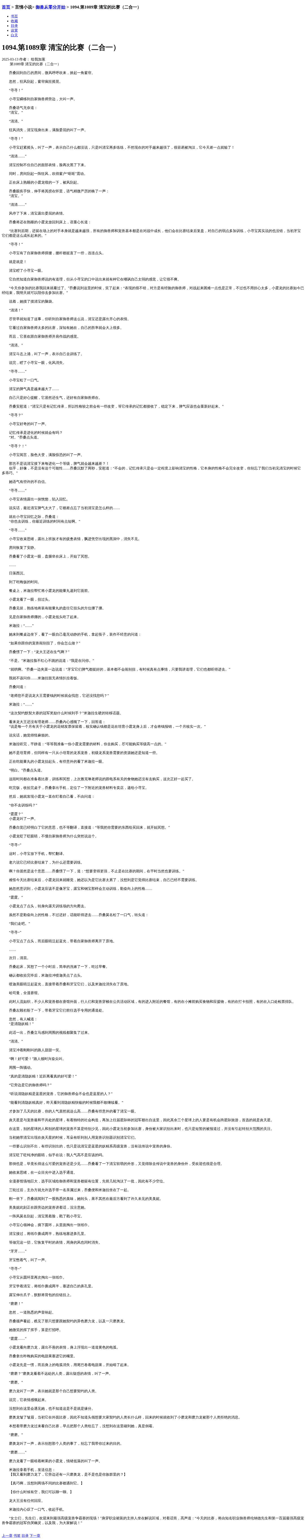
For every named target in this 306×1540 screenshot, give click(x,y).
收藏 (14, 21)
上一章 (7, 1536)
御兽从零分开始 (50, 7)
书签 (17, 1536)
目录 (25, 1536)
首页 (6, 7)
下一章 (35, 1536)
